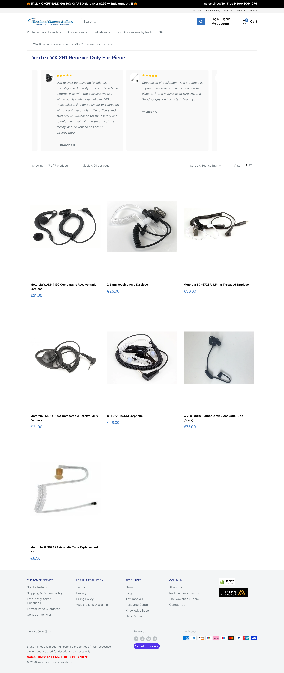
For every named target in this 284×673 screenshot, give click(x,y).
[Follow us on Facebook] (136, 638)
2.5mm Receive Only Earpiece (127, 284)
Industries (100, 32)
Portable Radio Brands (42, 32)
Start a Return (37, 587)
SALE (162, 32)
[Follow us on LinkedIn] (155, 638)
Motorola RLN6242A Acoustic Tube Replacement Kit (64, 549)
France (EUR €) (38, 631)
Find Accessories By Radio (135, 32)
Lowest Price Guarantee (43, 609)
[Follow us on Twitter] (142, 638)
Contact (253, 10)
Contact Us (177, 604)
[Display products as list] (250, 165)
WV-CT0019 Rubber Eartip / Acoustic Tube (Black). (213, 418)
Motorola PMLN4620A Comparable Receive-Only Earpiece (64, 418)
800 (67, 657)
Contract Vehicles (39, 614)
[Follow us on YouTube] (148, 638)
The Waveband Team (184, 599)
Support (228, 10)
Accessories (76, 32)
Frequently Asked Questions (39, 601)
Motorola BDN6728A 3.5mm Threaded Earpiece (216, 284)
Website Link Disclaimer (92, 604)
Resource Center (137, 604)
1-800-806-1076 (245, 3)
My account (220, 24)
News (129, 587)
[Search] (201, 21)
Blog (129, 593)
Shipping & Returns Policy (45, 593)
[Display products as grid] (245, 165)
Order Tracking (212, 10)
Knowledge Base (137, 610)
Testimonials (134, 599)
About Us (240, 10)
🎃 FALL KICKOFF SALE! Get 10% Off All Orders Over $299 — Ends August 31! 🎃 (82, 3)
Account (197, 10)
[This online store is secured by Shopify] (227, 581)
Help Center (134, 616)
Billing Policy (85, 599)
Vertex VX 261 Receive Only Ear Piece (89, 44)
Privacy (81, 593)
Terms (80, 587)
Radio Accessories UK (184, 593)
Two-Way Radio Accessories (44, 44)
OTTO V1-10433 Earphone (125, 416)
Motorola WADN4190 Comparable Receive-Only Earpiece (63, 287)
